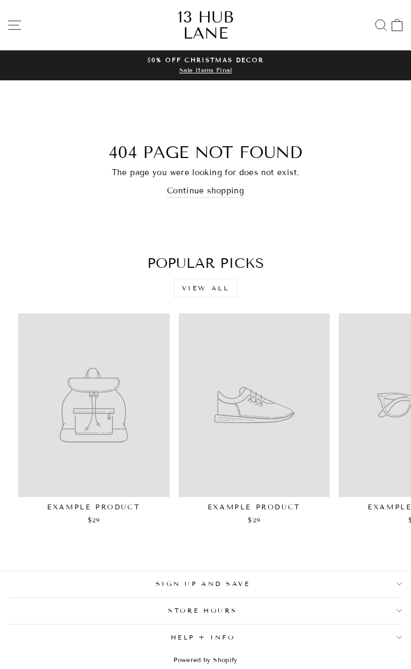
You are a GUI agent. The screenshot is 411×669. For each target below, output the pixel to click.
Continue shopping (205, 191)
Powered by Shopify (205, 660)
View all (206, 288)
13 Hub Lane (206, 25)
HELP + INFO (203, 637)
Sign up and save (203, 584)
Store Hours (203, 610)
